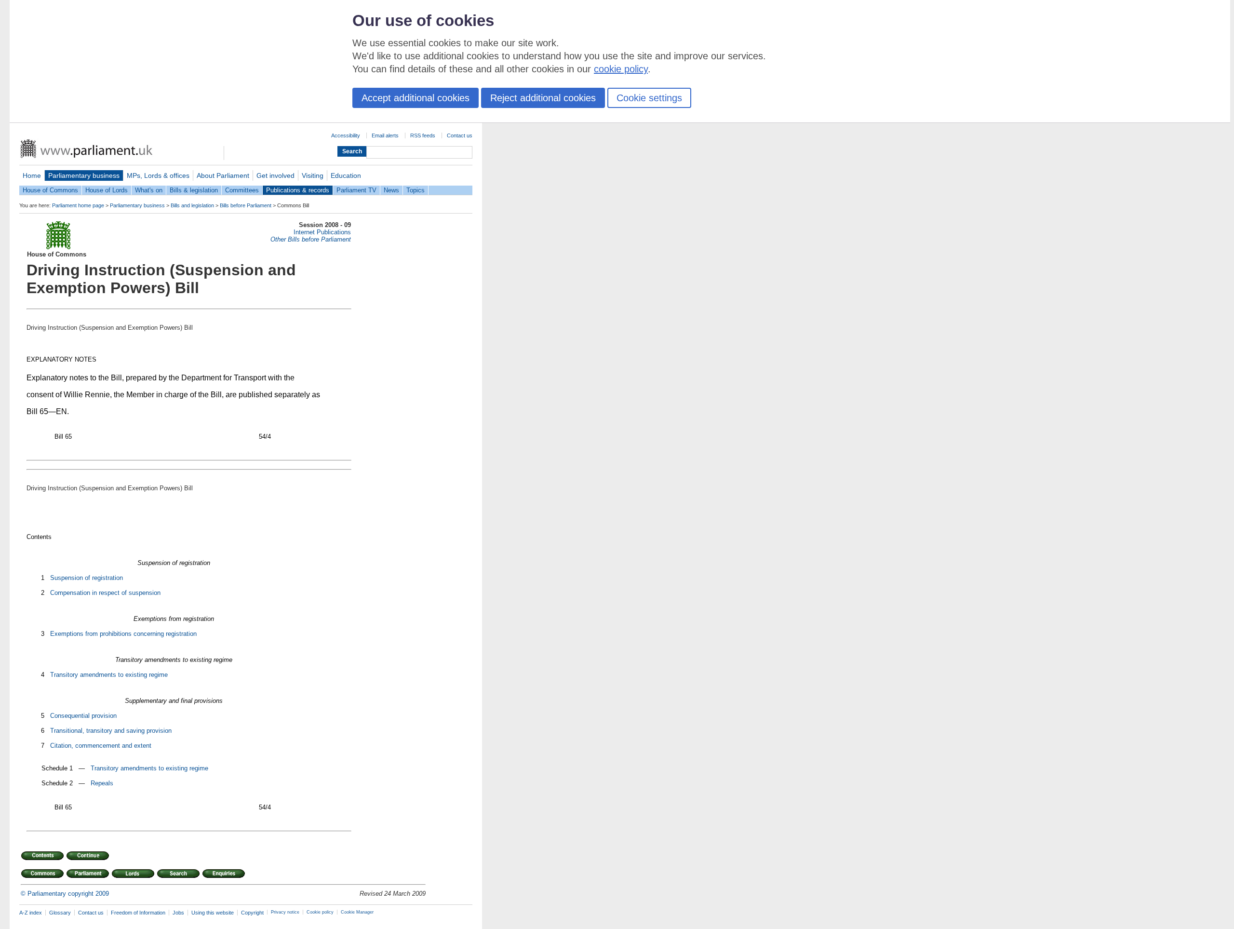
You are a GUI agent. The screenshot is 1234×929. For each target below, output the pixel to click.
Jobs (178, 913)
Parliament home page (78, 205)
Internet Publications (322, 232)
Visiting (312, 175)
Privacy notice (285, 912)
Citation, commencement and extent (100, 745)
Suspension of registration (86, 577)
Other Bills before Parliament (310, 239)
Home (32, 175)
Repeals (102, 783)
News (391, 190)
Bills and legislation (192, 205)
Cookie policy (320, 912)
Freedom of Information (138, 913)
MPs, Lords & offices (158, 175)
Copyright (252, 913)
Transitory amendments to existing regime (109, 674)
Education (346, 175)
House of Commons (50, 190)
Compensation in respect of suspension (105, 592)
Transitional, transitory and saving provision (111, 730)
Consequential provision (83, 715)
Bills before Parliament (245, 205)
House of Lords (106, 190)
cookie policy (621, 69)
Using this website (212, 913)
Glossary (60, 913)
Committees (242, 190)
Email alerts (385, 135)
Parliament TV (356, 190)
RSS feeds (422, 135)
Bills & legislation (194, 190)
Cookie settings (649, 98)
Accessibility (345, 135)
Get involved (275, 175)
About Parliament (223, 175)
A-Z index (30, 913)
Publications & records (297, 190)
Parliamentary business (84, 175)
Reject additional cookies (543, 98)
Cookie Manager (357, 912)
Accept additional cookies (415, 98)
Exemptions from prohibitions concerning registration (123, 633)
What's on (148, 190)
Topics (415, 190)
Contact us (459, 135)
